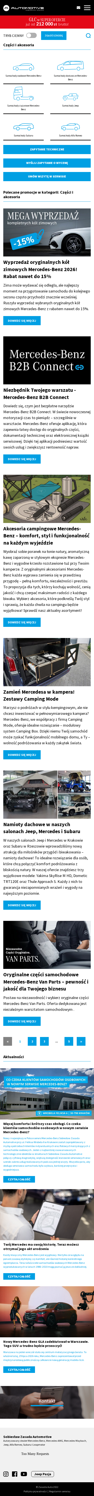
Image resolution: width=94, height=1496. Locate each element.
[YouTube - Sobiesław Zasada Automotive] (24, 1474)
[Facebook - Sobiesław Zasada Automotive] (14, 1474)
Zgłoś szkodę (54, 35)
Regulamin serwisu (59, 1491)
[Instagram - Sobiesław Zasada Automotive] (6, 1474)
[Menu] (87, 7)
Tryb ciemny (13, 35)
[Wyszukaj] (88, 35)
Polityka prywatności (35, 1491)
